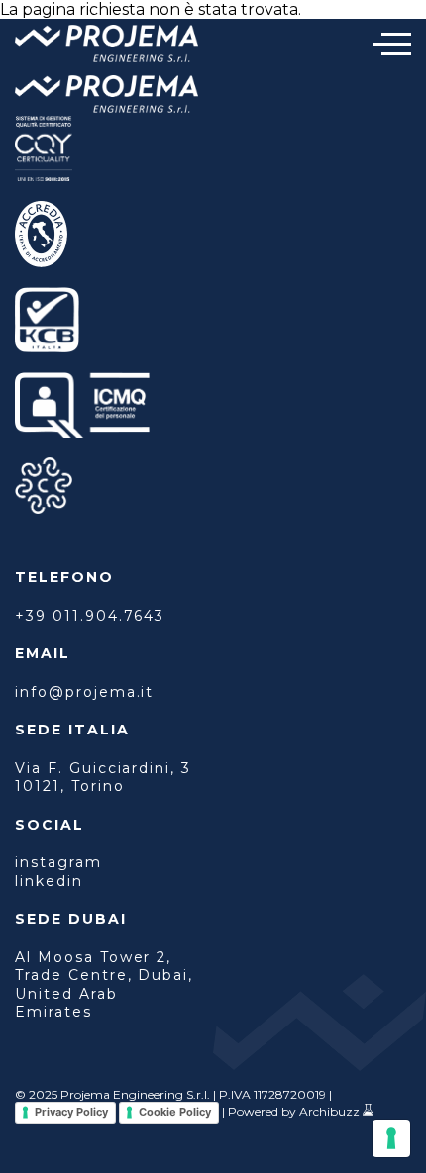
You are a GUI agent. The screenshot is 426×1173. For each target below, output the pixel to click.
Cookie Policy (175, 1112)
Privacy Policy (71, 1112)
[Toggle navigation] (392, 44)
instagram (58, 862)
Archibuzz (329, 1111)
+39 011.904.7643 (89, 616)
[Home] (106, 45)
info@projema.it (84, 692)
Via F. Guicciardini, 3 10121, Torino (103, 777)
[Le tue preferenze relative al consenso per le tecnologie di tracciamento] (391, 1138)
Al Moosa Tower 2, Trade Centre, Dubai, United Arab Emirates (104, 984)
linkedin (49, 881)
